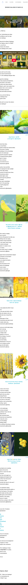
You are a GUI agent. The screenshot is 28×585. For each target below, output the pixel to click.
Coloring (11, 2)
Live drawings (18, 2)
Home (6, 2)
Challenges (25, 2)
